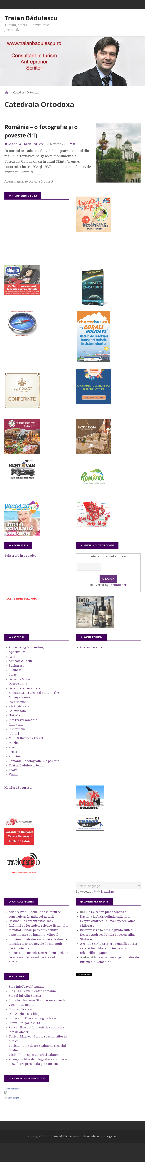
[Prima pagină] (6, 92)
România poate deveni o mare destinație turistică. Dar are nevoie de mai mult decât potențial (38, 943)
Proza (13, 751)
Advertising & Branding (26, 647)
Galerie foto (17, 711)
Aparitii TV (17, 652)
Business (15, 670)
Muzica (14, 742)
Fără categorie (19, 706)
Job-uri (14, 733)
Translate (107, 891)
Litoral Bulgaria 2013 (24, 1023)
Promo (13, 747)
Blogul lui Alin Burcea (25, 995)
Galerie (12, 144)
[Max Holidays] (90, 808)
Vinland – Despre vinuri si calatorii (34, 1054)
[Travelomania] (23, 875)
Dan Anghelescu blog (24, 1013)
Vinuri (13, 774)
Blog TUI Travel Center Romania (32, 991)
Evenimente (17, 702)
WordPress (94, 1136)
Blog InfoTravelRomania (27, 986)
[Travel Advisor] (90, 830)
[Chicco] (22, 294)
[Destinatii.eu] (22, 336)
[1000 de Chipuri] (95, 627)
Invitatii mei (18, 729)
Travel (13, 770)
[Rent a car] (22, 480)
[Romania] (93, 494)
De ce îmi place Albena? (108, 912)
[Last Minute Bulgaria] (21, 600)
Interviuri (16, 724)
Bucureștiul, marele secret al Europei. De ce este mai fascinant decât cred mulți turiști (38, 957)
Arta (12, 656)
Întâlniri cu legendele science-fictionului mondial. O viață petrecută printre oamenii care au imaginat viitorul (38, 930)
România (15, 756)
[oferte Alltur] (93, 526)
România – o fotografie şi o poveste (34, 761)
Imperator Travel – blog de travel (33, 1018)
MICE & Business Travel (26, 738)
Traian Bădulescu (30, 18)
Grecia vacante (91, 647)
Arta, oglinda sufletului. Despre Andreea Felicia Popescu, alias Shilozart (107, 921)
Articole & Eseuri (21, 661)
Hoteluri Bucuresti (18, 787)
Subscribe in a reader (20, 555)
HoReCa (14, 715)
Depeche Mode (19, 679)
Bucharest (16, 665)
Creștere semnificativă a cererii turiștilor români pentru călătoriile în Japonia (108, 948)
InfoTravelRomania (23, 720)
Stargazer (110, 1136)
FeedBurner (118, 585)
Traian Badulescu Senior (27, 765)
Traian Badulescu (11, 1089)
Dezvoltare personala (24, 688)
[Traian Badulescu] (5, 1093)
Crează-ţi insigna (11, 1098)
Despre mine (18, 683)
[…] (40, 172)
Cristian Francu (20, 1009)
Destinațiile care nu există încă (31, 921)
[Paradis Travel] (22, 535)
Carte (13, 674)
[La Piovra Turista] (19, 844)
